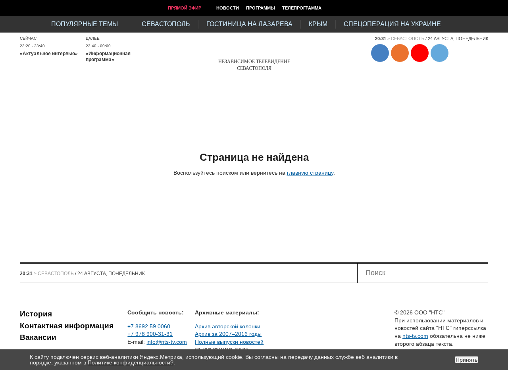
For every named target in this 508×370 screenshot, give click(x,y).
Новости (227, 8)
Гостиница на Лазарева (249, 24)
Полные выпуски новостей (229, 342)
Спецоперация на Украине (392, 24)
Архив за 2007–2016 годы (228, 334)
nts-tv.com (415, 336)
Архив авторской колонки (227, 326)
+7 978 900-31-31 (150, 334)
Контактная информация (67, 326)
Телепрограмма (301, 8)
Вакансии (38, 337)
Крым (318, 24)
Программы (260, 8)
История (36, 314)
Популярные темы (84, 24)
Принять (466, 360)
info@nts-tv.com (166, 342)
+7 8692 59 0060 (148, 326)
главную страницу (310, 173)
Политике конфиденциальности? (130, 362)
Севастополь (166, 24)
